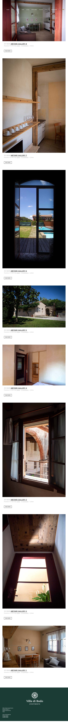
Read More (8, 50)
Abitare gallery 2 (19, 611)
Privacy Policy (5, 715)
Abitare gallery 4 (19, 388)
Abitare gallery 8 (19, 44)
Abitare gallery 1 (19, 670)
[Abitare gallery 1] (34, 647)
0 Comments (24, 46)
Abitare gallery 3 (19, 500)
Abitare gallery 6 (19, 271)
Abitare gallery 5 (19, 330)
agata (18, 46)
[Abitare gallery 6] (34, 219)
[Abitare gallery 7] (34, 105)
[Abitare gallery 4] (34, 365)
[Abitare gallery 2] (34, 561)
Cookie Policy (5, 717)
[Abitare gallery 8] (34, 20)
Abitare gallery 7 (19, 155)
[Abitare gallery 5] (34, 306)
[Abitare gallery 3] (34, 450)
